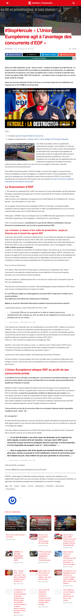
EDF (11, 486)
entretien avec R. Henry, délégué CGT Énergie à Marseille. (48, 139)
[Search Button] (74, 3)
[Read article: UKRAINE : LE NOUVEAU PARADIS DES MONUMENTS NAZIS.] (9, 553)
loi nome (30, 486)
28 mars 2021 (9, 49)
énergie (16, 486)
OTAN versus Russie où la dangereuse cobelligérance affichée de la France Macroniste (45, 556)
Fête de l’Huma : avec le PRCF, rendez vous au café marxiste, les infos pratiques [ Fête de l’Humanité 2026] (69, 540)
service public (60, 486)
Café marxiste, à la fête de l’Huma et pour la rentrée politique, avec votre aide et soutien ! (45, 575)
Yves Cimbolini (10, 489)
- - (21, 497)
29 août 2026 (61, 529)
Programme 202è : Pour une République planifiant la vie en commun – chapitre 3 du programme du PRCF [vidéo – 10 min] (40, 522)
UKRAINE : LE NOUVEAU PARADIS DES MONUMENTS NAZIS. (18, 556)
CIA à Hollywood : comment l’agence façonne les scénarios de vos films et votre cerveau (69, 595)
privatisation (49, 486)
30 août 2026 (11, 529)
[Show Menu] (7, 3)
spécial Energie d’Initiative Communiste (29, 136)
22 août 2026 (44, 607)
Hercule (23, 486)
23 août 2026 (44, 581)
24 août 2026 (44, 562)
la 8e (52, 179)
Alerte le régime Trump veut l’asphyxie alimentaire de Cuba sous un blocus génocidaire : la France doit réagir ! (69, 558)
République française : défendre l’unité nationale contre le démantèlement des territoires (64, 523)
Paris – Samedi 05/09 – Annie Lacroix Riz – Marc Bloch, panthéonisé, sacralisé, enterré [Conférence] (20, 576)
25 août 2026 (19, 562)
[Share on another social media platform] (74, 58)
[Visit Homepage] (40, 3)
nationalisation (39, 486)
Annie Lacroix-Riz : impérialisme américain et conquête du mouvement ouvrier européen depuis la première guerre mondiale (45, 597)
